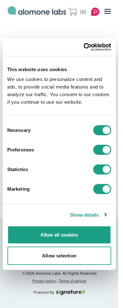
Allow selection (59, 255)
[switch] (102, 150)
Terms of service (72, 280)
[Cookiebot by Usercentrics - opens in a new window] (84, 47)
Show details (84, 214)
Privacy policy (44, 280)
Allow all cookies (59, 234)
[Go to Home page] (37, 11)
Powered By (43, 292)
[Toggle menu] (107, 11)
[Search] (95, 12)
